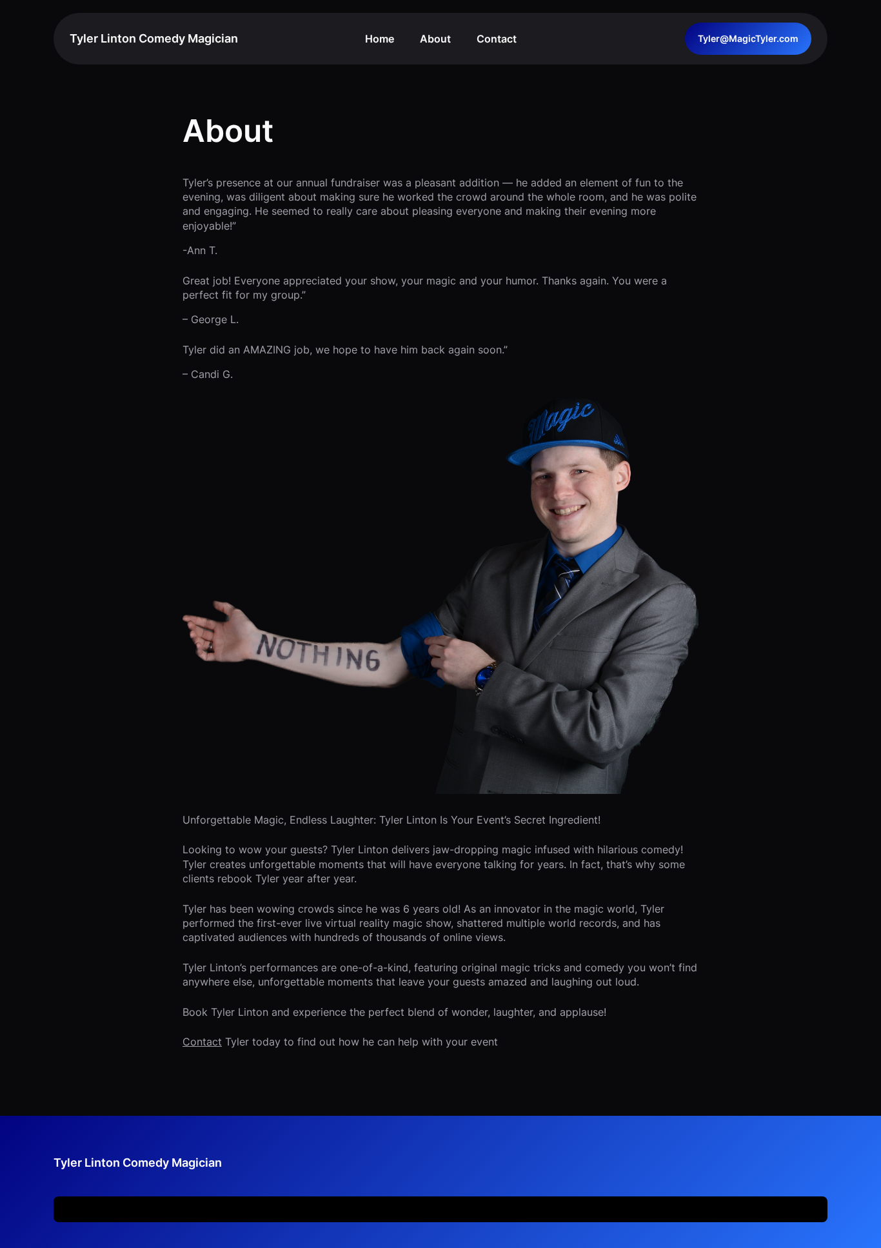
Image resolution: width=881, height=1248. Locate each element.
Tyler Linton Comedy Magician (154, 38)
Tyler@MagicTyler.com (748, 38)
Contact (202, 1041)
